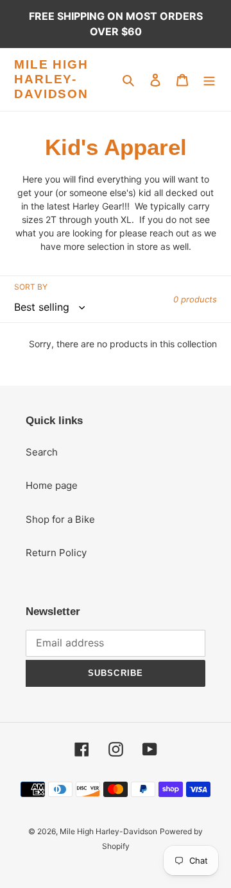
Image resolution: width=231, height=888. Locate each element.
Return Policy (56, 553)
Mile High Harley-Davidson (51, 79)
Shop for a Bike (60, 519)
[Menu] (209, 80)
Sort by (30, 287)
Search (42, 452)
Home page (52, 485)
